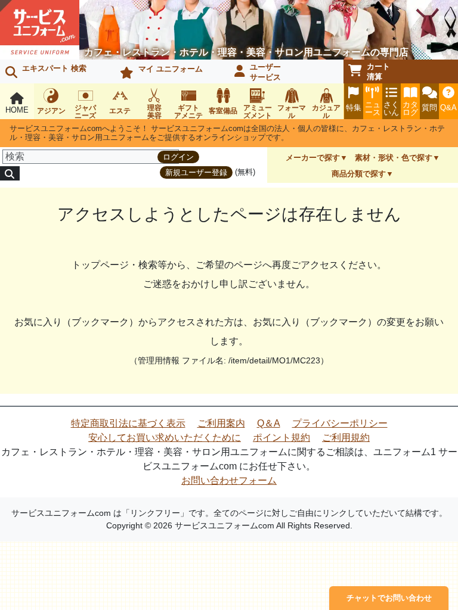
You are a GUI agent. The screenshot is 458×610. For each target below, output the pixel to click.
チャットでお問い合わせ (389, 597)
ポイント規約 (281, 437)
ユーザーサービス (265, 72)
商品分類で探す (359, 173)
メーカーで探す (313, 157)
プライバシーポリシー (340, 423)
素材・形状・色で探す (393, 157)
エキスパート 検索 (54, 68)
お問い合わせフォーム (229, 480)
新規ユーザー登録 (196, 172)
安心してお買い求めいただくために (164, 437)
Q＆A (268, 423)
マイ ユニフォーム (170, 68)
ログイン (178, 156)
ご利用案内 (221, 423)
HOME (17, 109)
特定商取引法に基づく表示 (128, 423)
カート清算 (378, 71)
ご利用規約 (346, 437)
